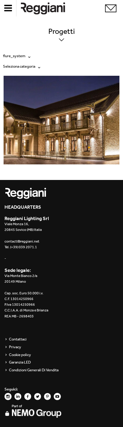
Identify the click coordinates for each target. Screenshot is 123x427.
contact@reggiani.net (21, 241)
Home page (48, 8)
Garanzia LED (20, 362)
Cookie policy (20, 354)
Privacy (15, 347)
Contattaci (18, 339)
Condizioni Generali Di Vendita (34, 370)
